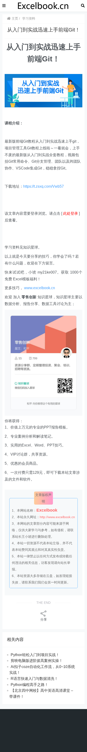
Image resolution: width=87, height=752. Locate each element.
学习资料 (28, 18)
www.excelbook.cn (39, 288)
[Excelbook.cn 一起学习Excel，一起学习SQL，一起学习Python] (43, 5)
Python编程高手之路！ (29, 685)
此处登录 (70, 213)
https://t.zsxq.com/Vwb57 (43, 186)
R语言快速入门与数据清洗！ (34, 679)
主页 (14, 18)
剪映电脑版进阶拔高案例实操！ (37, 661)
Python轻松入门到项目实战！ (35, 655)
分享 (43, 619)
